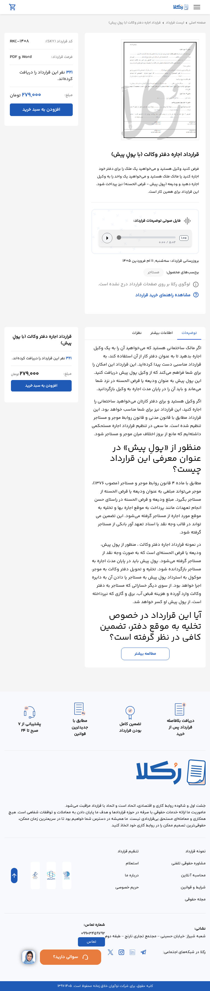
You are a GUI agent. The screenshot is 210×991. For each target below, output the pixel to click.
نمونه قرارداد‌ (195, 851)
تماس (91, 942)
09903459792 (93, 933)
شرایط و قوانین (193, 887)
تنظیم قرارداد (128, 851)
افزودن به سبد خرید (41, 109)
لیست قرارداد (175, 23)
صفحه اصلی (197, 23)
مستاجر (153, 272)
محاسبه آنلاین (193, 875)
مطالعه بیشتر (145, 654)
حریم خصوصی (127, 887)
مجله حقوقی (195, 899)
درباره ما (132, 875)
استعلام (132, 863)
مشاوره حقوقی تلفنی (188, 863)
